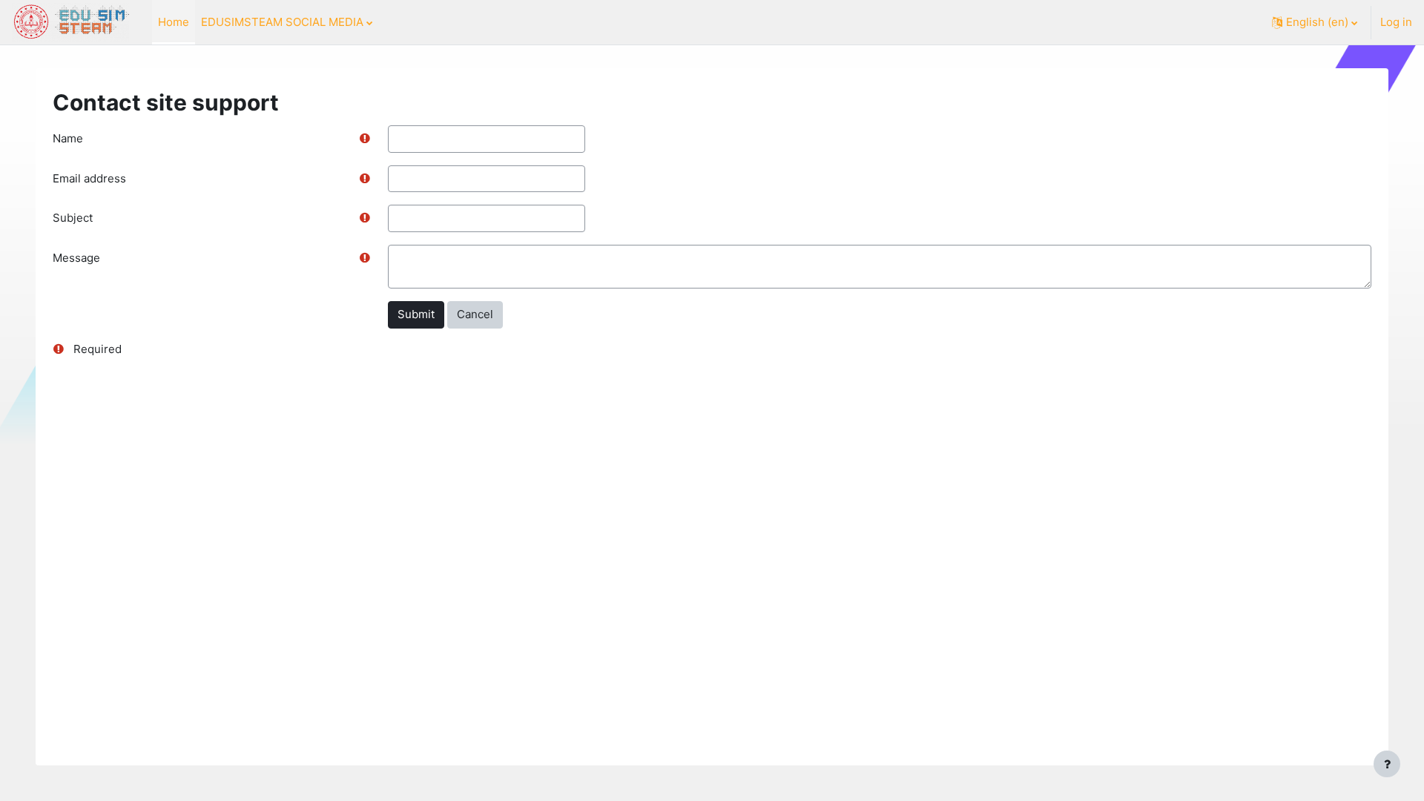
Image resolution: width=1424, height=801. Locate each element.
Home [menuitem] (173, 22)
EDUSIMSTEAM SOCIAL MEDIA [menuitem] (282, 22)
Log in (1396, 22)
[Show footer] (1387, 764)
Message (76, 258)
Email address (89, 178)
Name (68, 138)
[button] (1315, 22)
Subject (73, 218)
